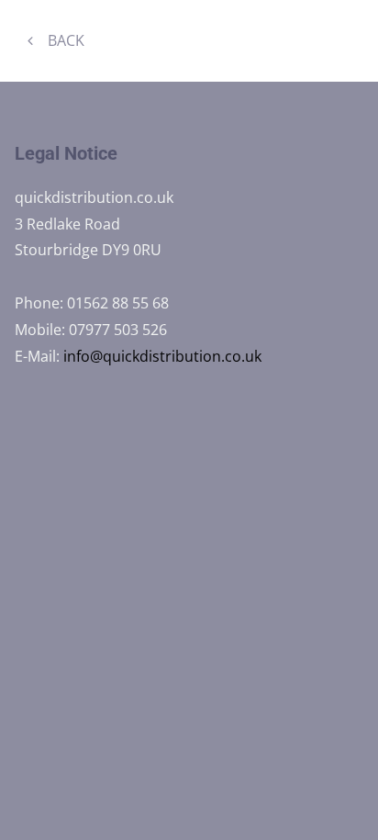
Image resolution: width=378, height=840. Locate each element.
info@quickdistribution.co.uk (162, 356)
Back (68, 40)
